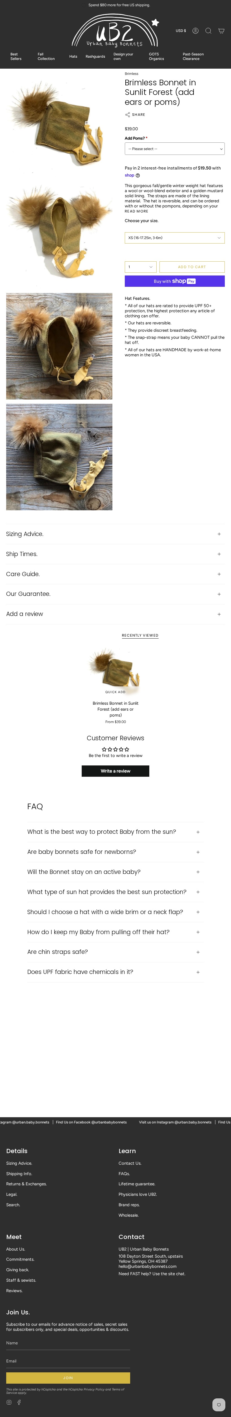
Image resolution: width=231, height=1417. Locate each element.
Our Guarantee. (28, 594)
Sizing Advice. (24, 534)
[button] (208, 31)
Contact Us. (130, 1163)
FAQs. (124, 1173)
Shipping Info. (19, 1173)
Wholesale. (129, 1215)
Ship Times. (21, 554)
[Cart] (221, 31)
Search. (13, 1204)
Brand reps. (129, 1204)
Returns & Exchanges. (26, 1183)
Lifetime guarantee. (137, 1183)
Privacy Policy (94, 1389)
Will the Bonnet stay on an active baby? (84, 872)
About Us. (15, 1249)
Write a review (115, 771)
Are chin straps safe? (57, 952)
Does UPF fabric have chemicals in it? (80, 972)
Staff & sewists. (21, 1280)
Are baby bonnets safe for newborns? (81, 852)
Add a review (24, 614)
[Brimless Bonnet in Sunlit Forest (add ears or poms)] (116, 672)
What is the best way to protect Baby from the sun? (101, 832)
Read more (137, 211)
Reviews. (14, 1290)
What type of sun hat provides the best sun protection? (106, 892)
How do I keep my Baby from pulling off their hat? (98, 932)
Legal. (11, 1194)
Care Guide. (23, 574)
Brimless (131, 73)
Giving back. (17, 1269)
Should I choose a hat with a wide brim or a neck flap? (105, 912)
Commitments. (20, 1259)
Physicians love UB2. (138, 1194)
